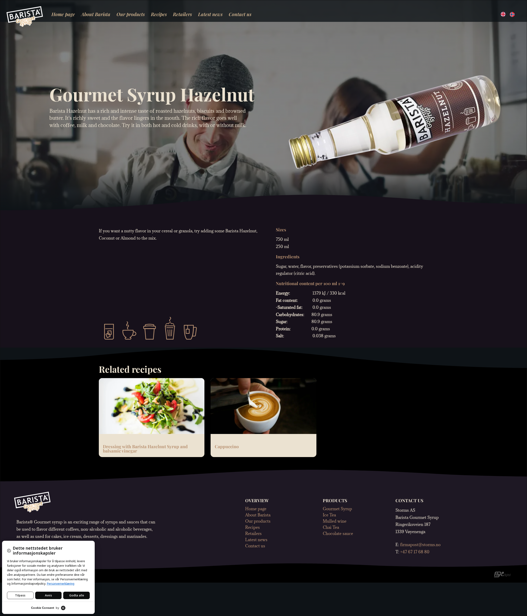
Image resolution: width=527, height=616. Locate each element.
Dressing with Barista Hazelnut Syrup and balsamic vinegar (145, 448)
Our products (131, 14)
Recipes (159, 14)
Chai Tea (331, 527)
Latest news (210, 14)
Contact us (240, 14)
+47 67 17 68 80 (414, 552)
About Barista (95, 14)
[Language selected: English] (510, 14)
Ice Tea (329, 515)
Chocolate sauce (338, 533)
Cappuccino (227, 446)
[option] (513, 14)
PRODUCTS (335, 500)
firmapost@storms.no (420, 544)
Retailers (182, 14)
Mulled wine (334, 521)
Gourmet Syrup (337, 509)
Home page (63, 14)
